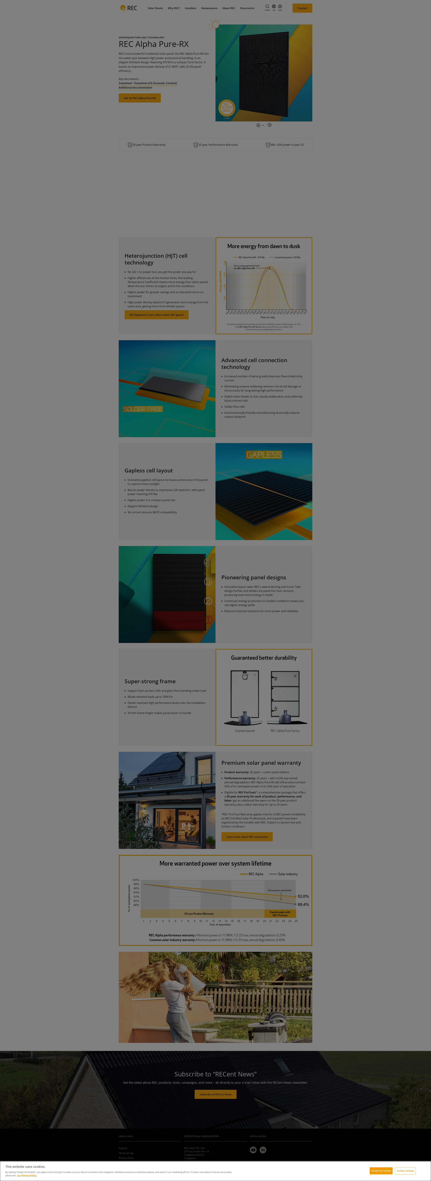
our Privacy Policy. (27, 1175)
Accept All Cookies (381, 1170)
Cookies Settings (405, 1170)
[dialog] (215, 1171)
